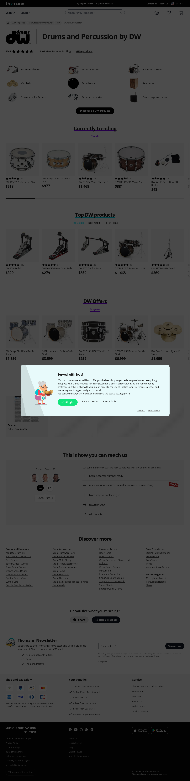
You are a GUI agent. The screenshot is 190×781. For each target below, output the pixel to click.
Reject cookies (90, 401)
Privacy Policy (154, 410)
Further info (109, 401)
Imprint (141, 410)
